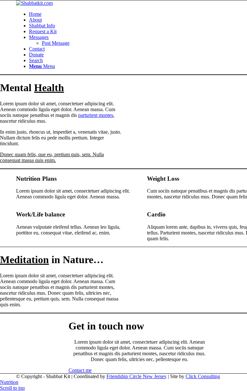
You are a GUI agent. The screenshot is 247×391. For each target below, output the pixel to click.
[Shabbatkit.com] (34, 3)
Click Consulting (203, 376)
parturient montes (95, 115)
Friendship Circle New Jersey (136, 376)
